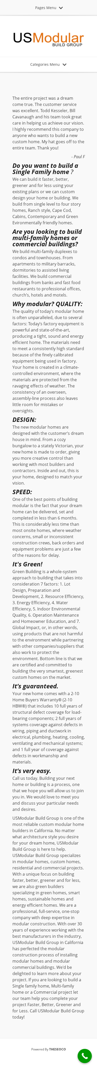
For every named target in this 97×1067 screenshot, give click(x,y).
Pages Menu (45, 7)
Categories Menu (45, 64)
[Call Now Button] (85, 1056)
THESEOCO (57, 1049)
